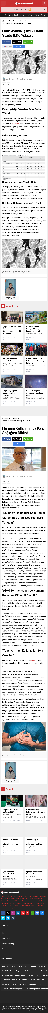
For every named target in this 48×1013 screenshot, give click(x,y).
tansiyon (33, 660)
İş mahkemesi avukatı (13, 905)
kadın (26, 272)
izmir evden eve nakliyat (9, 896)
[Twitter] (8, 913)
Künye (4, 933)
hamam (16, 755)
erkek (10, 272)
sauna (29, 755)
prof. (25, 755)
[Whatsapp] (32, 913)
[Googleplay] (3, 918)
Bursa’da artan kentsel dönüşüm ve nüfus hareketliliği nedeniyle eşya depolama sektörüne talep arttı (29, 15)
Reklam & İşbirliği (8, 944)
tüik (29, 272)
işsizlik (15, 272)
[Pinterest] (27, 913)
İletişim (4, 949)
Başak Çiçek (10, 79)
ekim (6, 272)
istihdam (20, 272)
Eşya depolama (12, 908)
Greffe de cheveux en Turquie (32, 1008)
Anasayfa (7, 21)
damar (12, 755)
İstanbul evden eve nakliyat (24, 898)
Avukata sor (26, 905)
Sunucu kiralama (18, 1010)
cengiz (7, 755)
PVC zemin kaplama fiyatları (24, 901)
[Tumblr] (13, 918)
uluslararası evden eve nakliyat (29, 896)
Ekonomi (16, 21)
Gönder (29, 42)
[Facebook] (3, 913)
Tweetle (19, 42)
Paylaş (8, 42)
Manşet (22, 21)
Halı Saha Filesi (37, 903)
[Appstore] (42, 913)
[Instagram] (13, 913)
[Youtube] (23, 913)
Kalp (21, 755)
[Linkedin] (18, 913)
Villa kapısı (28, 1010)
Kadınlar (15, 124)
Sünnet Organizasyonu (24, 903)
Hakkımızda (6, 938)
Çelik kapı (43, 1010)
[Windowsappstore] (8, 918)
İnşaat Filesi (11, 903)
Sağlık (15, 418)
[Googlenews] (37, 913)
